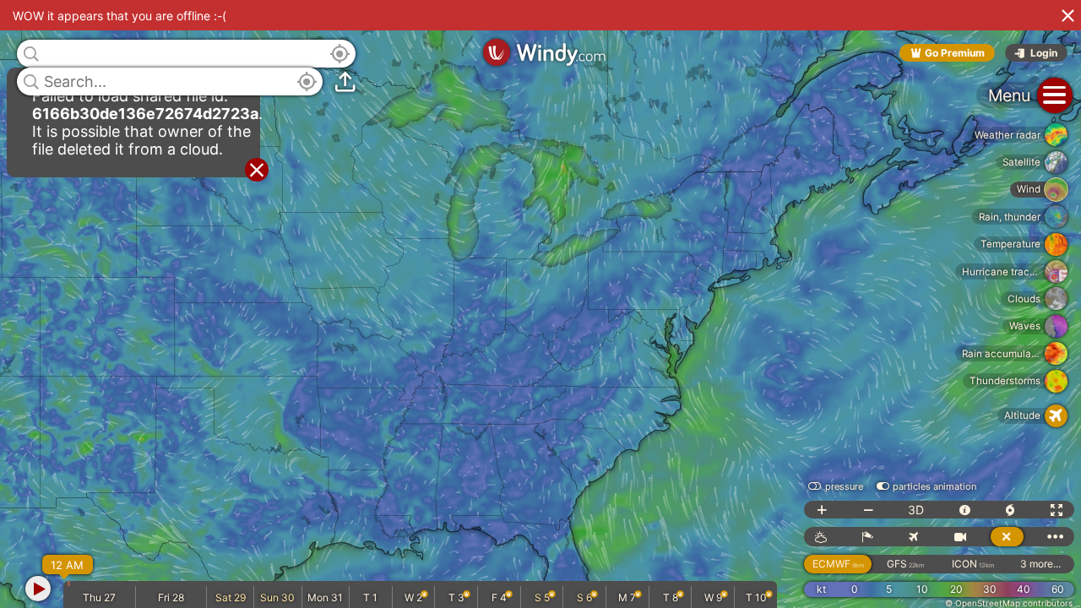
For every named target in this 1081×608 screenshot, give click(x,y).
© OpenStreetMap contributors (1009, 603)
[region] (540, 304)
